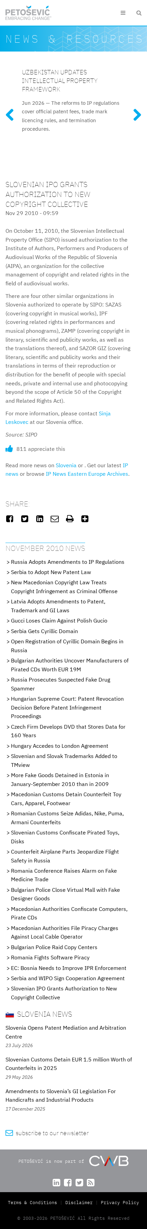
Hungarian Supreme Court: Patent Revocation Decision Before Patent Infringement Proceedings (67, 707)
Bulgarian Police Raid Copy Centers (54, 947)
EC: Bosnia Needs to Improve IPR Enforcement (68, 967)
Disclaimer (79, 1202)
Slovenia (66, 465)
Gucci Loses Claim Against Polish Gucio (59, 620)
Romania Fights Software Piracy (50, 957)
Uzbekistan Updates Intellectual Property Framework (59, 80)
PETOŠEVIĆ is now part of (52, 1161)
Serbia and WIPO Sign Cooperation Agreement (68, 978)
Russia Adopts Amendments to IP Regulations (67, 561)
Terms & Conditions (34, 1202)
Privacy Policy (120, 1202)
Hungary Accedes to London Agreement (59, 745)
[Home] (28, 12)
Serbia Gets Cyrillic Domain (44, 631)
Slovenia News (43, 1014)
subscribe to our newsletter (47, 1133)
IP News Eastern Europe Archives (87, 473)
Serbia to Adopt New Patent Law (51, 572)
